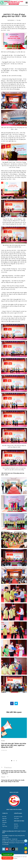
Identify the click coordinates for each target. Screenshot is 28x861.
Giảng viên (16, 826)
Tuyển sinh (4, 818)
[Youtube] (6, 849)
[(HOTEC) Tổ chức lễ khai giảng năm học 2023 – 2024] (12, 703)
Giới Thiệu (4, 816)
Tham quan (16, 818)
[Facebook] (3, 849)
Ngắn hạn (4, 820)
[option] (14, 734)
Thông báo (4, 822)
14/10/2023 (10, 20)
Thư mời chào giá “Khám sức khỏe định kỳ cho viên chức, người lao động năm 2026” (13, 745)
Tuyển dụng (4, 826)
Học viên (16, 828)
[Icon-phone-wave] (10, 849)
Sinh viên (16, 824)
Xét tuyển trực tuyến (18, 816)
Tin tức (19, 20)
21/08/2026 (4, 750)
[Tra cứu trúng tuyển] (7, 854)
